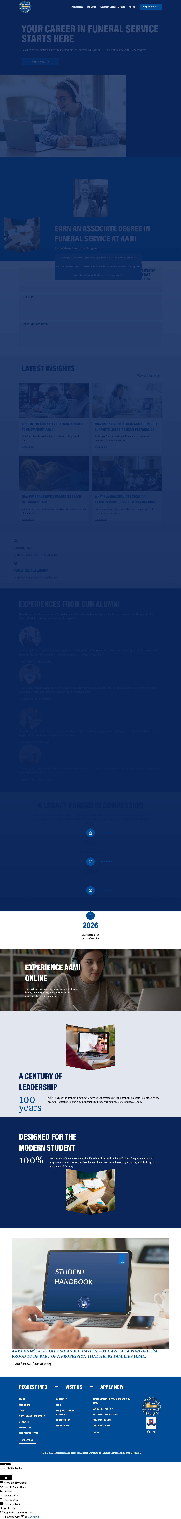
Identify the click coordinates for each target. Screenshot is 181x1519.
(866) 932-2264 (111, 1414)
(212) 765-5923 (104, 1419)
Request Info (33, 1386)
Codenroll (33, 1517)
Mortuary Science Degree (32, 1416)
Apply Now (111, 1386)
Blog (58, 1404)
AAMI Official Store (28, 1433)
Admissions (24, 1404)
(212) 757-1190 (106, 1408)
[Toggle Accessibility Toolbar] (5, 1464)
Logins (22, 1410)
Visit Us (73, 1386)
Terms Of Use (62, 1425)
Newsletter (25, 1427)
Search (96, 1432)
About (22, 1399)
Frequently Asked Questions (65, 1412)
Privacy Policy (63, 1419)
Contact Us (61, 1399)
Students (24, 1421)
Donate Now (27, 1441)
